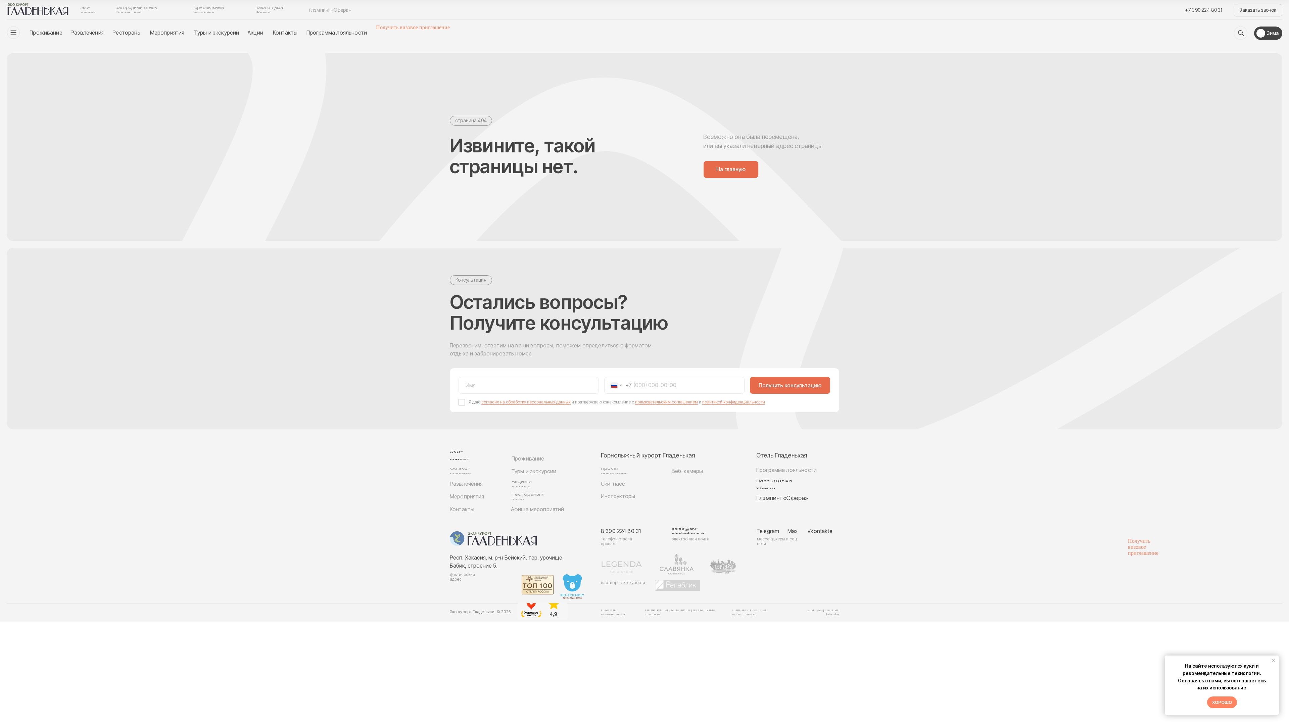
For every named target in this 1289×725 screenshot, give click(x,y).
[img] (1240, 33)
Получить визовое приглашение (413, 27)
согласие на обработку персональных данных (526, 401)
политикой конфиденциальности (733, 401)
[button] (1258, 10)
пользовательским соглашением (666, 401)
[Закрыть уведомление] (1274, 660)
